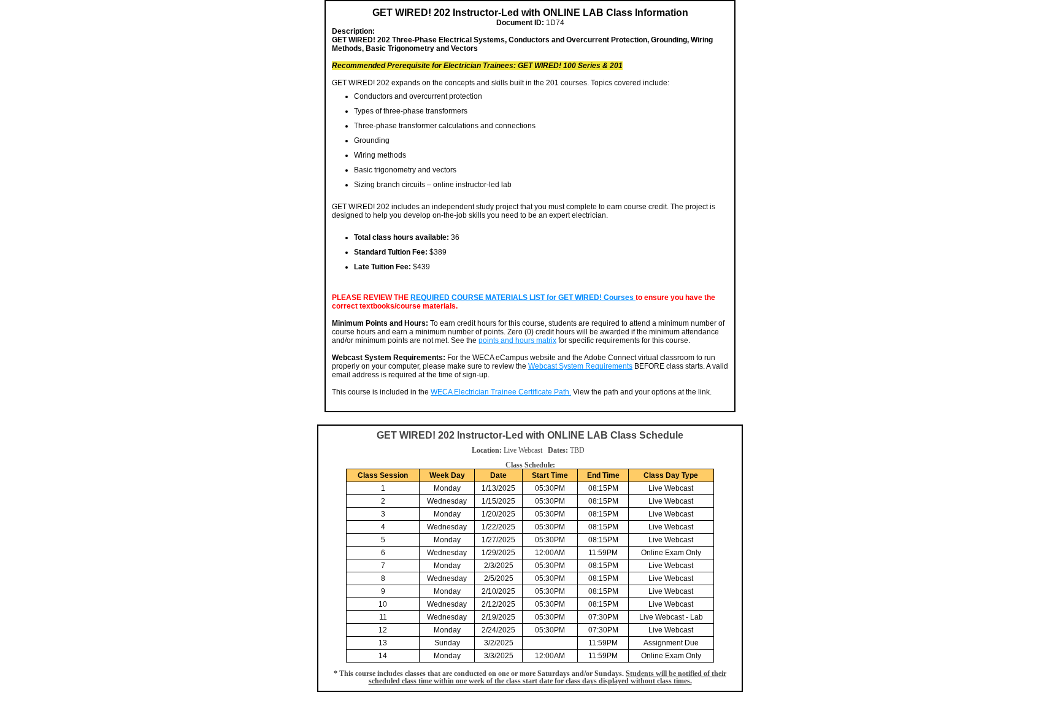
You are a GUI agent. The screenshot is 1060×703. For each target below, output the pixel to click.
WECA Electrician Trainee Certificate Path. (501, 392)
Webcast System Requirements (580, 366)
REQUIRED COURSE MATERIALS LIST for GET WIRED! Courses (523, 297)
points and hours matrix (517, 340)
